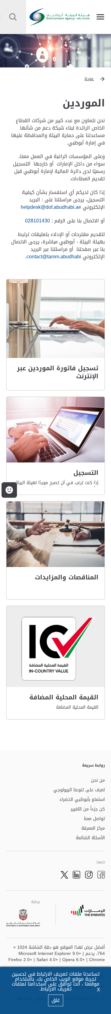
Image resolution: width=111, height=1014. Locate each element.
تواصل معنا (94, 819)
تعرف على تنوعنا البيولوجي (79, 790)
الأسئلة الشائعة (90, 838)
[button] (55, 79)
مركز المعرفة (93, 828)
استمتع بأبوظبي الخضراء (82, 800)
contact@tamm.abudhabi (54, 256)
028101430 (37, 221)
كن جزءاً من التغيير (88, 809)
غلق (55, 1000)
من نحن (98, 780)
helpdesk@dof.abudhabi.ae (51, 207)
